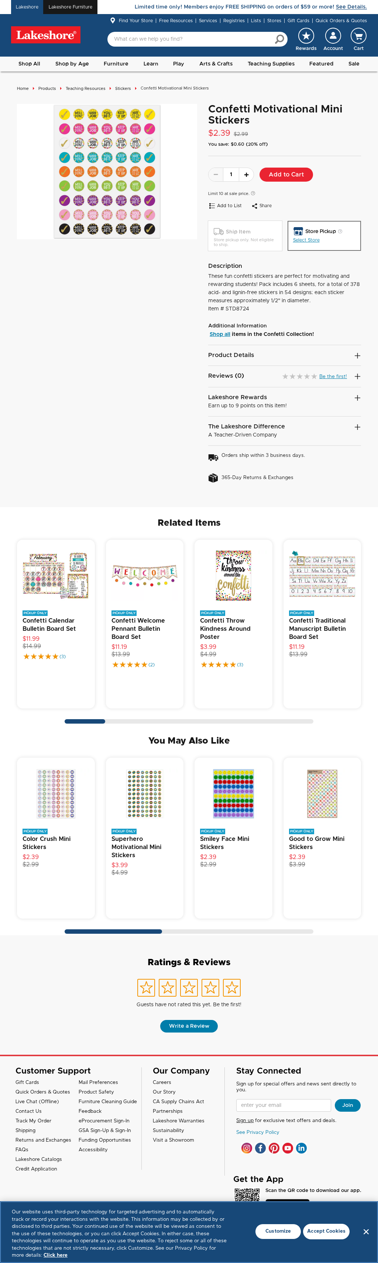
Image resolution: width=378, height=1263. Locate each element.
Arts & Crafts (216, 64)
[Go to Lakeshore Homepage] (45, 35)
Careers (162, 1082)
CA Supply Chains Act (178, 1101)
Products (47, 89)
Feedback (90, 1111)
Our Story (164, 1092)
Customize (278, 1231)
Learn (151, 64)
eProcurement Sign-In (104, 1121)
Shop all (220, 334)
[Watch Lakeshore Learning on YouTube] (288, 1148)
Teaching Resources (86, 89)
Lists (256, 20)
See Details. (351, 7)
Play (178, 64)
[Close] (366, 1231)
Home (23, 89)
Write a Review (189, 1026)
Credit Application (36, 1169)
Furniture (116, 64)
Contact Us (29, 1111)
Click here (56, 1255)
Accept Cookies (326, 1231)
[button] (333, 39)
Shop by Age (72, 64)
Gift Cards (298, 20)
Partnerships (168, 1111)
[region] (189, 1232)
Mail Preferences (98, 1082)
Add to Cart (286, 175)
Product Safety (96, 1092)
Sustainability (168, 1130)
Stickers (123, 89)
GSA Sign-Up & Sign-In (105, 1130)
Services (208, 20)
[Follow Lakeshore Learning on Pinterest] (274, 1148)
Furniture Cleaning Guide (108, 1101)
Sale (354, 64)
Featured (321, 64)
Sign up (245, 1120)
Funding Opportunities (105, 1140)
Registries (234, 20)
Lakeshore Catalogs (39, 1159)
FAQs (22, 1150)
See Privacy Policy (257, 1132)
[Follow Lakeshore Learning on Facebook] (260, 1148)
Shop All (29, 64)
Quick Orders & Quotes (341, 20)
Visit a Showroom (173, 1140)
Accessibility (93, 1150)
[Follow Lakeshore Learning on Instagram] (247, 1148)
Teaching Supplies (271, 64)
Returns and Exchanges (43, 1140)
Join (347, 1105)
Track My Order (33, 1121)
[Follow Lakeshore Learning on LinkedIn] (301, 1148)
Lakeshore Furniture (70, 7)
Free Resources (176, 20)
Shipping (25, 1130)
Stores (274, 20)
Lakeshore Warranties (179, 1121)
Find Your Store (136, 20)
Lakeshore (27, 7)
